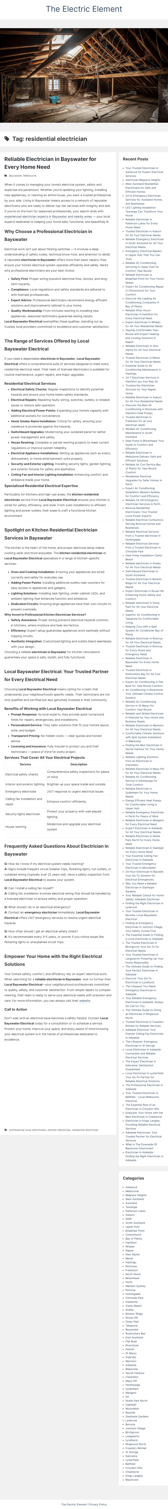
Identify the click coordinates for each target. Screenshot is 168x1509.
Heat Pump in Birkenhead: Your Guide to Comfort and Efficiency (145, 444)
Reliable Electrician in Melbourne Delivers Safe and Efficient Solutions (143, 456)
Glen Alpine (133, 1254)
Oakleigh (131, 1404)
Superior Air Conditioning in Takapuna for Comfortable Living (143, 618)
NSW (129, 1218)
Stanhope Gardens (137, 1416)
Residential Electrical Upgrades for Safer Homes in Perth (144, 480)
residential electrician (85, 1130)
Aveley (130, 1309)
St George (132, 1452)
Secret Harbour (135, 1373)
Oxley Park (132, 1321)
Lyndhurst (132, 1440)
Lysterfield (132, 1460)
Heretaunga (133, 1384)
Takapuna (131, 1325)
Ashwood (131, 1187)
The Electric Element (84, 9)
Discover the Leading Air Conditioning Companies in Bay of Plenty (142, 302)
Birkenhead (132, 1278)
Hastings (131, 1262)
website (84, 1000)
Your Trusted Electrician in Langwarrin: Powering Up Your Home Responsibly (144, 958)
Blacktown (132, 1479)
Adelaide (131, 1365)
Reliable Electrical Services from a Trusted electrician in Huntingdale (143, 535)
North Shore (133, 1274)
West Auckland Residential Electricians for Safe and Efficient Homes (142, 187)
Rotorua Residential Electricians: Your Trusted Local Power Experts (141, 511)
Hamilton (131, 1242)
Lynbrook (131, 1420)
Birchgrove (132, 1432)
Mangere (131, 1392)
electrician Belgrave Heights (143, 180)
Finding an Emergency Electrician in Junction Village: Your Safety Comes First (144, 927)
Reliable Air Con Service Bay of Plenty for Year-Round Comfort (143, 468)
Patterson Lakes (136, 1211)
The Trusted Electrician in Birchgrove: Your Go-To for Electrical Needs (142, 946)
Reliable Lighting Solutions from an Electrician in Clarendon (142, 761)
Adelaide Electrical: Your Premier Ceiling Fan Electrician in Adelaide (144, 1033)
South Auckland (135, 1222)
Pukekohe (132, 1301)
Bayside (130, 1412)
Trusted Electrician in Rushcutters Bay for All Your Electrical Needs (143, 674)
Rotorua (130, 1290)
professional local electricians (27, 1130)
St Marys (131, 1353)
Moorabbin (132, 1408)
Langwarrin (132, 1436)
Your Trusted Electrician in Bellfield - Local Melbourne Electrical (142, 1097)
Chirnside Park (135, 1297)
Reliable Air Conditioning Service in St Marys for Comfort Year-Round (141, 705)
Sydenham (132, 1388)
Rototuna (131, 1266)
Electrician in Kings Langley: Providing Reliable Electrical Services (143, 1124)
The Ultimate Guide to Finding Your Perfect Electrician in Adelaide (144, 970)
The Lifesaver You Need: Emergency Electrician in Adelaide (141, 990)
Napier (130, 1250)
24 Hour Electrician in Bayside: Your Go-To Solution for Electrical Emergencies (145, 875)
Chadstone (132, 1471)
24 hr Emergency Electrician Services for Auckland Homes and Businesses (144, 199)
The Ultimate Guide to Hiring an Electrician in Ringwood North (143, 1014)
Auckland (131, 1203)
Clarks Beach (134, 1305)
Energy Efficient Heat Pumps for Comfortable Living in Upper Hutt (143, 804)
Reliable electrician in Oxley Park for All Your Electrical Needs (143, 606)
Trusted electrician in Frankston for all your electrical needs (139, 421)
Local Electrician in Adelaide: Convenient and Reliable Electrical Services (143, 1053)
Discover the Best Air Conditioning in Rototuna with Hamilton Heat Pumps (144, 409)
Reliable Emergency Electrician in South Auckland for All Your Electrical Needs (145, 243)
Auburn (130, 1214)
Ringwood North (136, 1444)
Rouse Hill (132, 1317)
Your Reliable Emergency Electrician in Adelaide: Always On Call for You (144, 1002)
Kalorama (131, 1456)
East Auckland (134, 1337)
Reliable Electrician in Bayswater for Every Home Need (142, 662)
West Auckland (135, 1199)
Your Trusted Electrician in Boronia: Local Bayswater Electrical (142, 915)
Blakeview (132, 1369)
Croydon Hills (134, 1467)
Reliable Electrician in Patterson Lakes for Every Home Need (142, 223)
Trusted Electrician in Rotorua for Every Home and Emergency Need (144, 650)
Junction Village (135, 1428)
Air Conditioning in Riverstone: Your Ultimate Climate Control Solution (144, 693)
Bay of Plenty (134, 1238)
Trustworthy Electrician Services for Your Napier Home (141, 389)
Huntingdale (133, 1294)
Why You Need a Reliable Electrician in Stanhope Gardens (141, 887)
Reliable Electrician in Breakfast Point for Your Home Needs (145, 278)
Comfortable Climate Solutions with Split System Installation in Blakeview (145, 737)
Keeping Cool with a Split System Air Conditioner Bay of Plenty (144, 630)
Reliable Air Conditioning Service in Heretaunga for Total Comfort (141, 780)
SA (127, 1396)
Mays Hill (131, 1381)
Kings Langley (134, 1475)
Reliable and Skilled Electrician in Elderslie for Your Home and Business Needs (145, 717)
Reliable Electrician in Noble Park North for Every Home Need (143, 840)
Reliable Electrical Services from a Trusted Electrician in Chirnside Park (143, 547)
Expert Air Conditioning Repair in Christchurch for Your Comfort (145, 290)
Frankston (132, 1270)
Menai (129, 1258)
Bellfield (130, 1464)
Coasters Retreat (136, 1448)
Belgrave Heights (136, 1195)
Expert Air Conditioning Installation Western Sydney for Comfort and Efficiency (143, 492)
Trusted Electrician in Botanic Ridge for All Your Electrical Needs (144, 583)
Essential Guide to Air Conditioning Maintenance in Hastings (143, 369)
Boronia (130, 1424)
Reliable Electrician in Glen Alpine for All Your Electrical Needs (143, 349)
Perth (129, 1282)
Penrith (130, 1349)
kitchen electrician (59, 1130)
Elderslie (131, 1357)
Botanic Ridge (134, 1313)
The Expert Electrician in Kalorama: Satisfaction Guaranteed (141, 1065)
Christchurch (133, 1234)
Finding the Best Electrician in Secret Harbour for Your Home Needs (145, 749)
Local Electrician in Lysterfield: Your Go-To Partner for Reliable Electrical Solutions (145, 1077)
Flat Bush (131, 1341)
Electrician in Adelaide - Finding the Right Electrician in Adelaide (144, 1156)
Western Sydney (136, 1286)
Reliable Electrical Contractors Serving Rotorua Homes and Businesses (144, 523)
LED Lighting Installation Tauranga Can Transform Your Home (144, 211)
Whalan (130, 1246)
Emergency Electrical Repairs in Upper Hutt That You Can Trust (144, 255)
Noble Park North (136, 1400)
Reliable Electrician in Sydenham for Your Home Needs (142, 792)
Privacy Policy (98, 1504)
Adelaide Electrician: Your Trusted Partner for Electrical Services (144, 1136)
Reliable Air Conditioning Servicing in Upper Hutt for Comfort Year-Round (142, 266)
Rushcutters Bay (136, 1333)
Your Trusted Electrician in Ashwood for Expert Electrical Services (144, 172)
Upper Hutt (132, 1226)
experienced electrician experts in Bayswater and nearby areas (48, 216)
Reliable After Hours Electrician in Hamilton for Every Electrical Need (142, 314)
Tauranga (131, 1207)
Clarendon (132, 1377)
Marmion (131, 1361)
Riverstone (132, 1345)
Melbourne (29, 175)
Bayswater (15, 175)
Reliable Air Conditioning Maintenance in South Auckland (141, 432)
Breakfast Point (135, 1230)
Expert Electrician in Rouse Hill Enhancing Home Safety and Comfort (145, 595)
